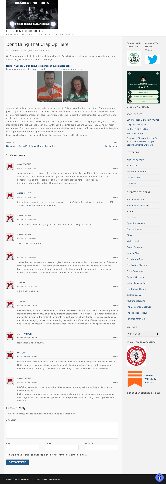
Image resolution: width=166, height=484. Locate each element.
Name (9, 443)
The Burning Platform (137, 265)
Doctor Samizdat (135, 177)
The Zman (131, 183)
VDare (130, 211)
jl (18, 253)
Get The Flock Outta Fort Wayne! (143, 120)
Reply (115, 168)
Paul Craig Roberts (136, 301)
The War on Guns (135, 259)
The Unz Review (134, 229)
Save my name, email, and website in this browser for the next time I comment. (48, 454)
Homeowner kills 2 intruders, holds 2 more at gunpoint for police (39, 65)
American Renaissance (137, 205)
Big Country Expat (136, 159)
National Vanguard (136, 318)
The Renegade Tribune (137, 312)
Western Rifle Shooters (138, 171)
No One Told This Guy (137, 129)
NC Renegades (134, 241)
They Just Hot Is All (136, 124)
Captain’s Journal (135, 247)
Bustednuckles (134, 295)
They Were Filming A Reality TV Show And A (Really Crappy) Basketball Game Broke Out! (142, 141)
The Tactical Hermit (136, 289)
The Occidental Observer (139, 307)
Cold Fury (131, 217)
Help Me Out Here (135, 133)
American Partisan (135, 199)
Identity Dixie (133, 253)
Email (49, 443)
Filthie (129, 235)
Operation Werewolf (136, 223)
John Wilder (24, 333)
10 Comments (43, 51)
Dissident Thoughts (24, 31)
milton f (22, 352)
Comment (12, 420)
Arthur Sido (13, 51)
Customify (55, 479)
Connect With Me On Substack (150, 379)
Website (89, 443)
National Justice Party (137, 283)
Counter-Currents (135, 277)
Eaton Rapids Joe (135, 271)
